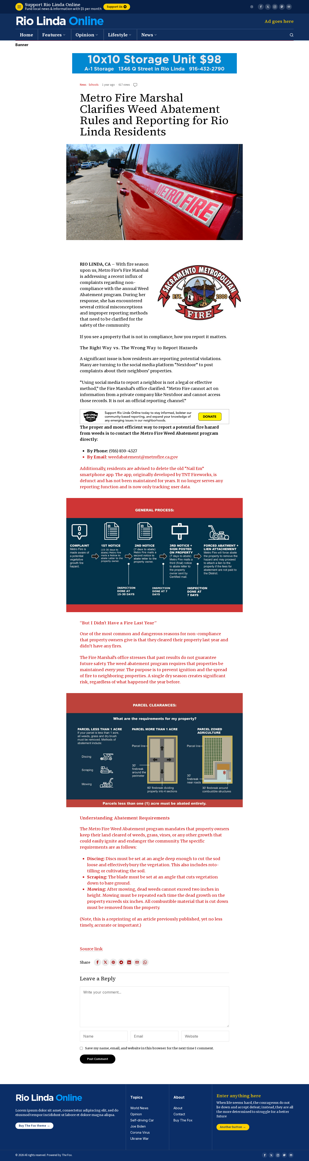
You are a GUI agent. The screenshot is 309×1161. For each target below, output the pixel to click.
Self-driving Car (142, 1120)
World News (139, 1108)
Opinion (136, 1114)
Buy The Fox (183, 1120)
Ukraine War (139, 1138)
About (178, 1108)
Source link (91, 948)
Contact (179, 1114)
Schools (93, 85)
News (83, 85)
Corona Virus (140, 1132)
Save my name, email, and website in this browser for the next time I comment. (149, 1048)
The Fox (67, 1155)
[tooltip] (261, 7)
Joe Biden (138, 1126)
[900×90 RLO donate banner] (154, 416)
